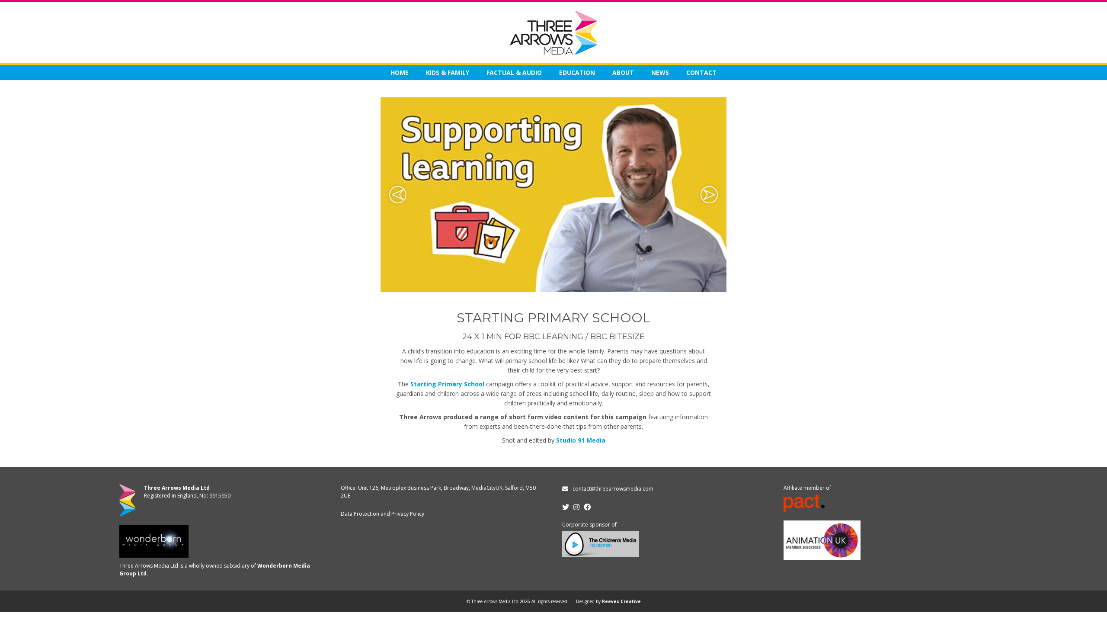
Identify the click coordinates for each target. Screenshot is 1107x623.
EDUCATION (577, 72)
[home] (553, 32)
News (660, 72)
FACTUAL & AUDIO (514, 72)
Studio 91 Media (580, 440)
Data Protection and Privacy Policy (382, 513)
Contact (701, 72)
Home (399, 72)
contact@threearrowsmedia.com (613, 488)
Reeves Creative (621, 601)
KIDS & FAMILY (447, 72)
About (623, 72)
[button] (398, 194)
